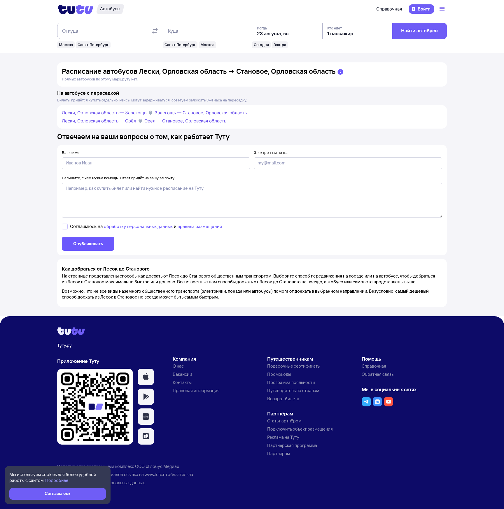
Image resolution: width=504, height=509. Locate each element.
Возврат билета (283, 398)
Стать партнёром (284, 421)
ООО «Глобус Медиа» (157, 466)
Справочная (389, 9)
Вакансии (182, 374)
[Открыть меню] (443, 9)
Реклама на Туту (283, 437)
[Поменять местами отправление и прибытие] (155, 31)
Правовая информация (196, 390)
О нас (178, 366)
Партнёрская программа (292, 445)
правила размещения (200, 226)
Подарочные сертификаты (294, 366)
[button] (146, 377)
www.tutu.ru (156, 474)
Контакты (182, 382)
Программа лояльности (291, 382)
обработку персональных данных (138, 226)
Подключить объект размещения (300, 429)
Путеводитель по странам (293, 390)
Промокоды (279, 374)
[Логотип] (75, 9)
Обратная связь (377, 374)
